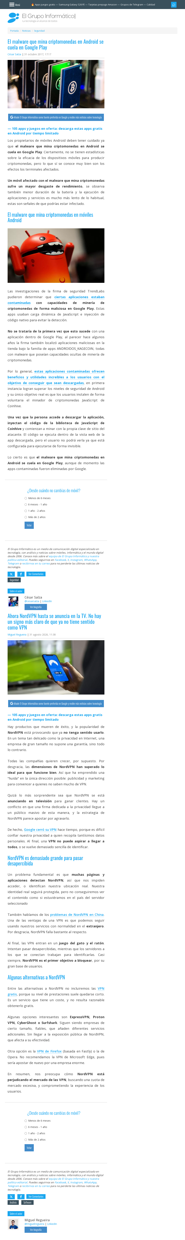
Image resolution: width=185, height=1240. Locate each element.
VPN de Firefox (49, 1051)
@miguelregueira (34, 1224)
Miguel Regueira (17, 634)
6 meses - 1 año (37, 504)
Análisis (13, 1202)
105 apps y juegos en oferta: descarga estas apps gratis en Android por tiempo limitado (55, 130)
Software (27, 1202)
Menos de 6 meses (39, 498)
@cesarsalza (32, 601)
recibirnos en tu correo (36, 563)
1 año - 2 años (36, 510)
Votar (29, 525)
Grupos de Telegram (132, 4)
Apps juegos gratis (45, 4)
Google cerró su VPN (40, 829)
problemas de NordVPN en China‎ (77, 914)
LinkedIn (47, 601)
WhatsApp (90, 560)
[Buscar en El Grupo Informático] (174, 5)
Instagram (76, 560)
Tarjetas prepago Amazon (102, 4)
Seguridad (14, 580)
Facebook (60, 560)
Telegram (13, 563)
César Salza (14, 54)
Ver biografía (36, 607)
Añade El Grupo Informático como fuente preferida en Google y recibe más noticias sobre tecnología (58, 117)
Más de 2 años (37, 517)
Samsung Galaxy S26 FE (72, 4)
